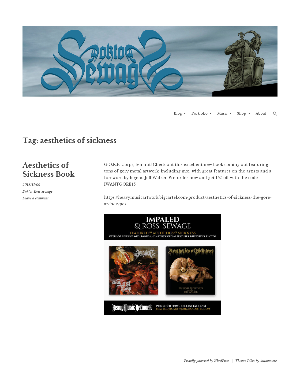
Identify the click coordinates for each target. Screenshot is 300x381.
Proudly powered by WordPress (206, 361)
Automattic (268, 361)
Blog (178, 113)
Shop (241, 113)
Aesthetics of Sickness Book (48, 170)
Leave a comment (35, 198)
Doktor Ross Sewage (37, 191)
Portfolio (199, 113)
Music (222, 113)
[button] (275, 113)
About (261, 113)
